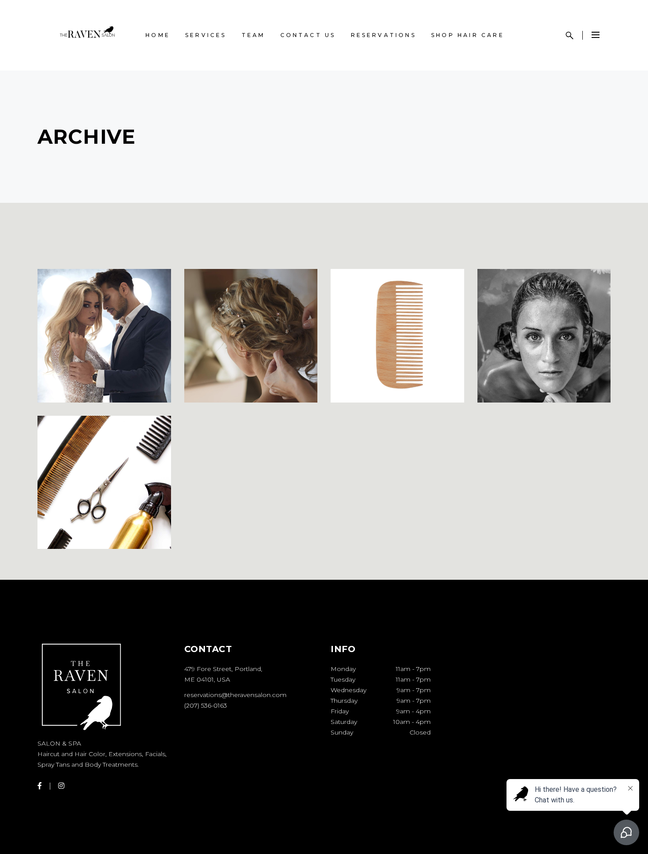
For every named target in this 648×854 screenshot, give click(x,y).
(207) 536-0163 (205, 705)
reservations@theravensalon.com (235, 695)
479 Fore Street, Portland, (223, 669)
